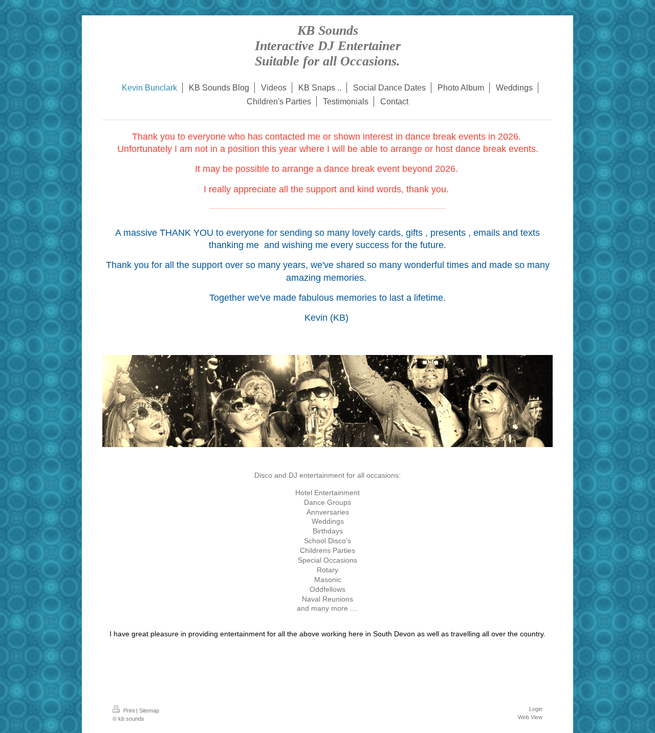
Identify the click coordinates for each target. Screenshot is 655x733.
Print (129, 710)
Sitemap (149, 710)
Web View (530, 717)
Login (535, 709)
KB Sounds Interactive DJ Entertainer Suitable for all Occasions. (328, 46)
